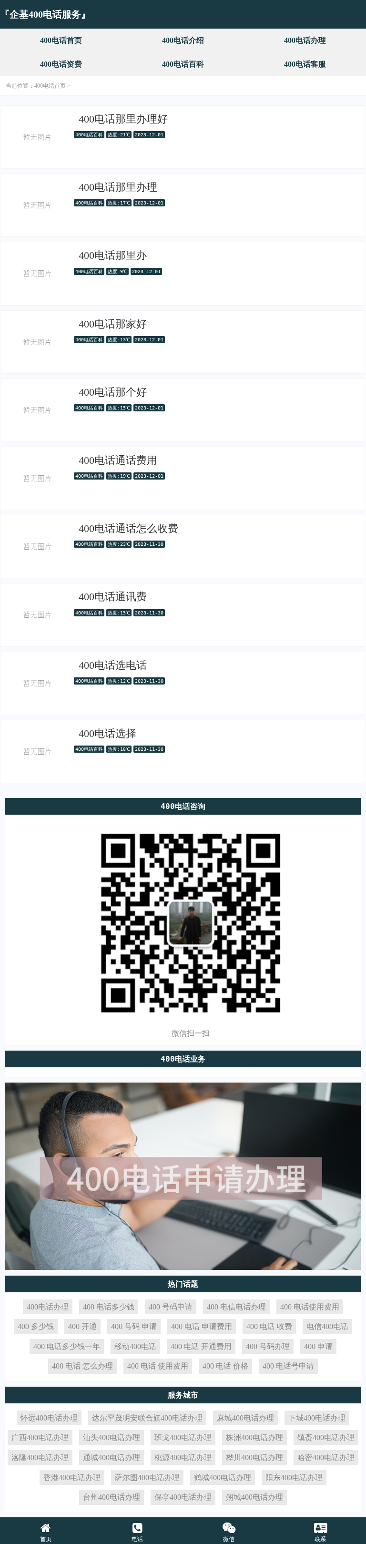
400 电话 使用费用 (157, 1366)
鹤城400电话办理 (222, 1477)
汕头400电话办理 (111, 1437)
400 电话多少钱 (108, 1307)
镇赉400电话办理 (326, 1437)
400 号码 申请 (134, 1326)
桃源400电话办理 (183, 1457)
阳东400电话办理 (294, 1477)
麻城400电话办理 (245, 1418)
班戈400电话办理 (183, 1437)
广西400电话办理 (40, 1437)
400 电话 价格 (225, 1366)
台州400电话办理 (111, 1497)
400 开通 (82, 1326)
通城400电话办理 (111, 1457)
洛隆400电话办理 (40, 1457)
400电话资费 (61, 64)
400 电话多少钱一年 (66, 1346)
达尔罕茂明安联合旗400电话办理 (147, 1418)
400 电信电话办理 (236, 1307)
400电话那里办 (113, 255)
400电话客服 (305, 64)
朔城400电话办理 (254, 1497)
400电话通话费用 (118, 460)
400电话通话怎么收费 (128, 528)
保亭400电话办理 (183, 1497)
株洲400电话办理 (254, 1437)
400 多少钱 (36, 1326)
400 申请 (318, 1346)
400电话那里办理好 (123, 119)
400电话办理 (305, 40)
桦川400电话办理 (254, 1457)
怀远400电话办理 (49, 1418)
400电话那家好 (113, 324)
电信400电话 (327, 1326)
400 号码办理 (268, 1346)
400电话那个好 (113, 392)
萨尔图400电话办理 (147, 1477)
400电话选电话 (113, 665)
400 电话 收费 (269, 1326)
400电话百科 (183, 64)
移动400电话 (135, 1346)
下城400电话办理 (317, 1418)
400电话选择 (107, 733)
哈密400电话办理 (326, 1457)
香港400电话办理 (72, 1477)
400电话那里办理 (118, 187)
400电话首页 (61, 40)
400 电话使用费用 (309, 1307)
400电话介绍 (183, 40)
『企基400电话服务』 (45, 14)
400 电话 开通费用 (201, 1346)
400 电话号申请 (288, 1366)
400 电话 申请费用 (201, 1326)
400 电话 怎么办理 (82, 1366)
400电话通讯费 (113, 597)
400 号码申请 (171, 1307)
